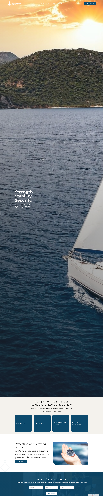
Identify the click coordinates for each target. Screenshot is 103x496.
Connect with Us (21, 461)
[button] (42, 3)
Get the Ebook (51, 493)
